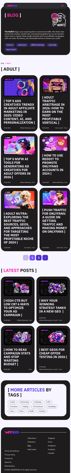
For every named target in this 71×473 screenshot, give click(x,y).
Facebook (51, 449)
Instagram (52, 446)
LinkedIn (51, 453)
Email (50, 442)
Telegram (51, 438)
